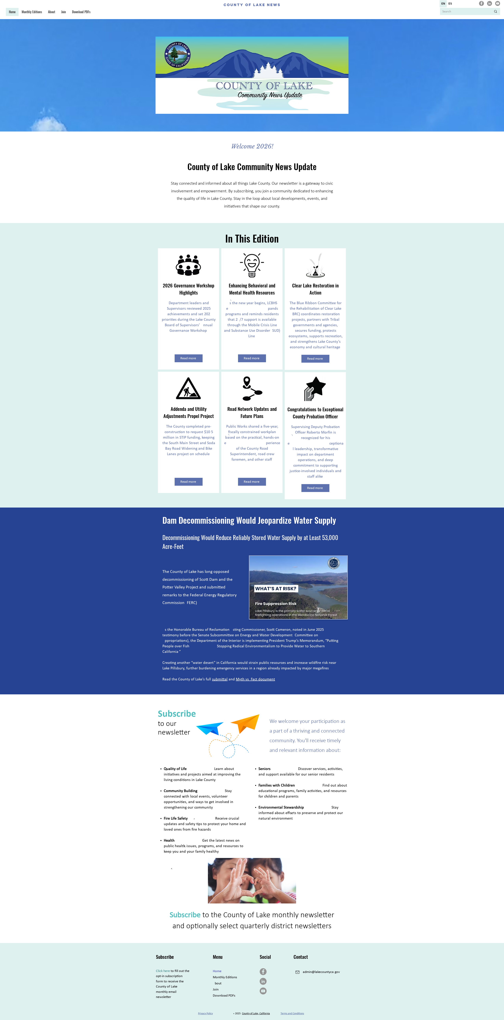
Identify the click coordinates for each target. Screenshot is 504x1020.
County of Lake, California (256, 1013)
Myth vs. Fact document (255, 679)
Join (216, 989)
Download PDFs (224, 996)
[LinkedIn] (489, 3)
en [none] (443, 3)
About (217, 983)
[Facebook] (481, 3)
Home (217, 971)
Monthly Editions (225, 977)
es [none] (450, 3)
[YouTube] (497, 3)
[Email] (297, 972)
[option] (450, 3)
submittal (220, 679)
